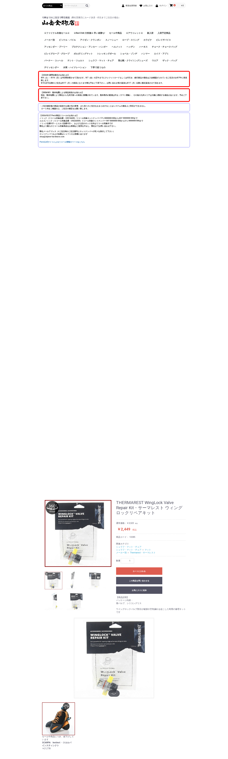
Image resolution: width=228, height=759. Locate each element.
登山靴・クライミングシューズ (133, 60)
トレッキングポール (106, 53)
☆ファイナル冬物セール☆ (57, 33)
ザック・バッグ (169, 60)
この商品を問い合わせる (139, 581)
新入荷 (150, 33)
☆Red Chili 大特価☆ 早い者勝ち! (89, 33)
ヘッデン (131, 46)
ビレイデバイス (163, 40)
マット (148, 549)
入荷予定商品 (164, 33)
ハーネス (143, 46)
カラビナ (147, 40)
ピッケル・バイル (67, 40)
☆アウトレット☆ (134, 33)
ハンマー (145, 53)
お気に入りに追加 (139, 590)
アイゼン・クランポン (90, 40)
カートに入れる (139, 571)
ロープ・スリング (130, 40)
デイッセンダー (51, 67)
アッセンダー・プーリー (55, 46)
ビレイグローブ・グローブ (57, 53)
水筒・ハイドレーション (74, 67)
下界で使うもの (98, 67)
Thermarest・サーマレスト (143, 552)
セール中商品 (115, 33)
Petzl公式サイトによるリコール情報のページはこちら (62, 142)
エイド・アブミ (161, 53)
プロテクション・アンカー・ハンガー (90, 46)
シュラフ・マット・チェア (101, 60)
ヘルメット (117, 46)
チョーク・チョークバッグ (164, 46)
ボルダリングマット (83, 53)
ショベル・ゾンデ (128, 53)
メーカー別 (49, 40)
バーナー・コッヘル (53, 60)
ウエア (155, 60)
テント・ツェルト (75, 60)
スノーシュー (111, 40)
